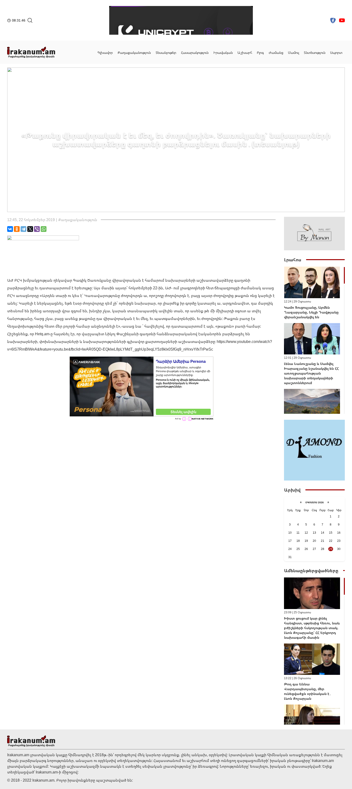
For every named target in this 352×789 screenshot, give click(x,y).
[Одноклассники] (17, 229)
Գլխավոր (105, 52)
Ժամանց (276, 52)
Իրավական (223, 52)
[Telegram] (23, 229)
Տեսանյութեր (166, 52)
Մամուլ (293, 52)
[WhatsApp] (43, 229)
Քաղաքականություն (134, 52)
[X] (30, 229)
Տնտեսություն (314, 52)
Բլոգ (260, 52)
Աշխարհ (245, 52)
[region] (314, 340)
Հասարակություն (195, 52)
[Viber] (37, 229)
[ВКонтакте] (10, 229)
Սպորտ (336, 52)
